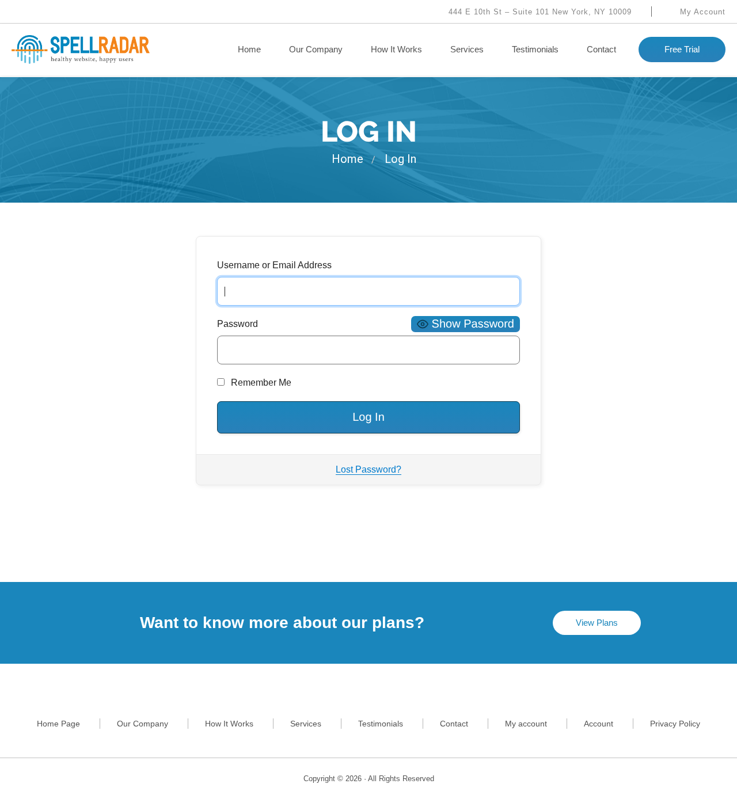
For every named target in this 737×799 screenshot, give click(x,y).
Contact (601, 49)
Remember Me (260, 382)
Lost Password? (368, 469)
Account (598, 723)
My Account (701, 11)
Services (467, 49)
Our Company (316, 49)
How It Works (396, 49)
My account (526, 723)
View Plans (597, 622)
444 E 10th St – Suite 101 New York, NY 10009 (539, 11)
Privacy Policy (675, 723)
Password (237, 324)
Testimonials (535, 49)
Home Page (58, 723)
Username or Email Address (274, 265)
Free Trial (682, 49)
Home (249, 49)
